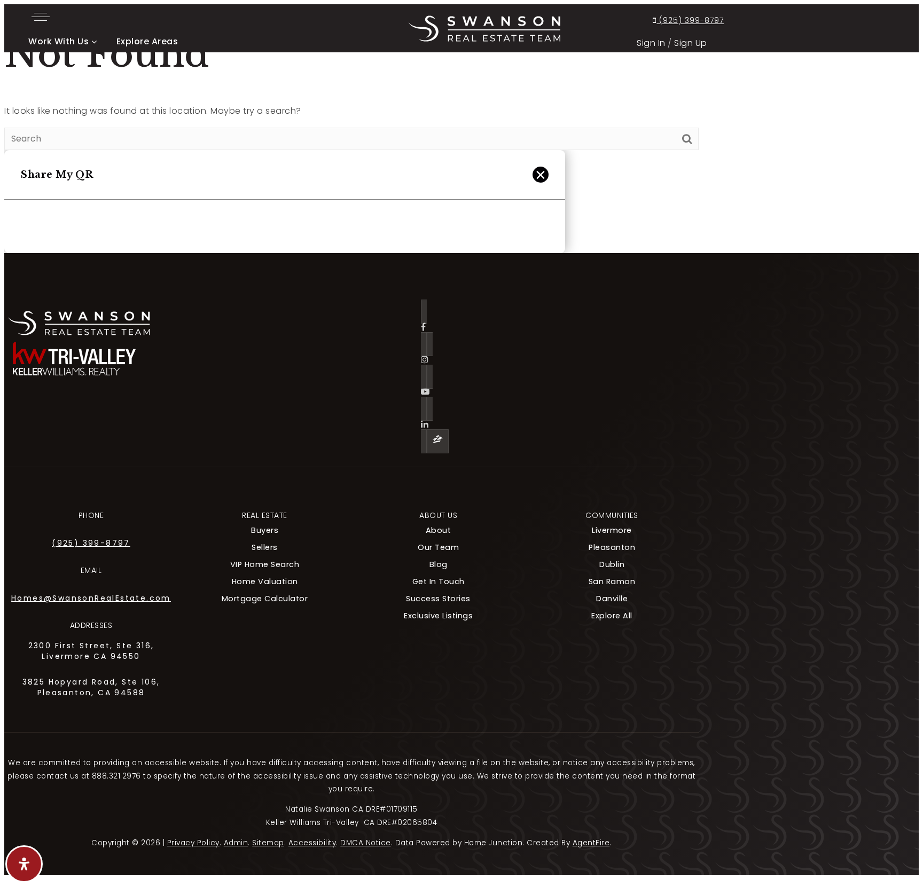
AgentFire (591, 843)
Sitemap (268, 843)
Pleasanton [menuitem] (612, 547)
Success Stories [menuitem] (438, 598)
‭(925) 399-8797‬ (690, 20)
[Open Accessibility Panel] (24, 864)
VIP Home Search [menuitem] (265, 564)
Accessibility (312, 843)
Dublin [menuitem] (611, 564)
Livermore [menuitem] (612, 530)
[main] (461, 141)
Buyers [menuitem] (264, 530)
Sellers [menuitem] (265, 547)
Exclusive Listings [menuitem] (438, 615)
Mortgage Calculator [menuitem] (265, 598)
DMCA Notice (365, 843)
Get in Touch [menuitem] (438, 581)
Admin (236, 843)
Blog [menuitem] (438, 564)
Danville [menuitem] (612, 598)
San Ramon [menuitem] (612, 581)
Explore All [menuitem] (611, 615)
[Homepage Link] (484, 27)
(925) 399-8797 (91, 543)
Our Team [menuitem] (438, 547)
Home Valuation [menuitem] (265, 581)
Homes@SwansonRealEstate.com (91, 598)
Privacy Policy (193, 843)
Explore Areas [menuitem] (147, 41)
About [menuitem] (438, 530)
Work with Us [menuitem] (58, 41)
